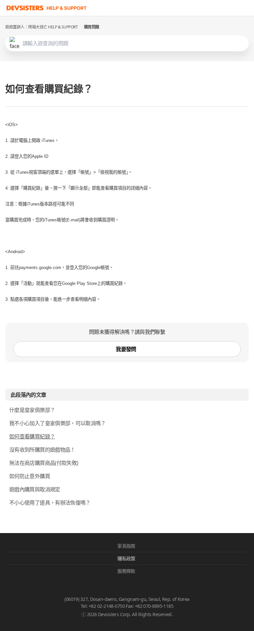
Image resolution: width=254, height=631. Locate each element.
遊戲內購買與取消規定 (34, 489)
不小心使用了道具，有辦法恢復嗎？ (50, 502)
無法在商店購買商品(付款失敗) (43, 463)
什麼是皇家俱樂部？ (32, 410)
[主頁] (47, 8)
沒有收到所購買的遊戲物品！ (42, 449)
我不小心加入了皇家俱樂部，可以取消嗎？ (57, 423)
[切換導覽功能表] (247, 8)
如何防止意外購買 (29, 476)
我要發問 (126, 349)
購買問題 (91, 27)
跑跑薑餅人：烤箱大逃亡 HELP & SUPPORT (41, 27)
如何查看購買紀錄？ (32, 436)
